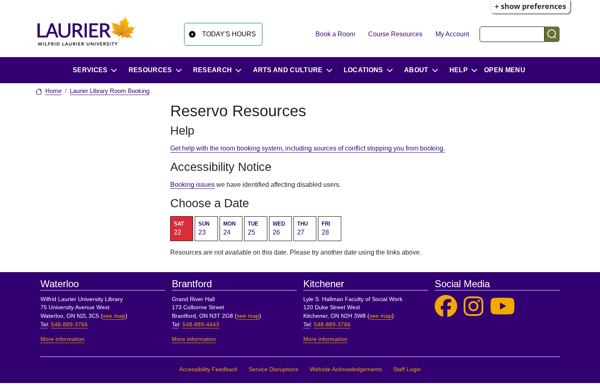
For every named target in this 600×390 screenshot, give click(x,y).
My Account (452, 34)
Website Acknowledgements (346, 369)
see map (114, 316)
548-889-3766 (69, 324)
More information (62, 339)
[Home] (87, 34)
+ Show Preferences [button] (530, 6)
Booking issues (192, 184)
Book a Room (335, 34)
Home (53, 91)
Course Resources (395, 34)
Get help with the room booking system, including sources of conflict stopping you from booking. (307, 148)
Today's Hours (229, 34)
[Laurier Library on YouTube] (502, 306)
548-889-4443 (200, 324)
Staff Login (407, 369)
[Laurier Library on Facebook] (446, 306)
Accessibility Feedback (208, 369)
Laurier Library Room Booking (109, 91)
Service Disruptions (273, 369)
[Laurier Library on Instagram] (473, 306)
